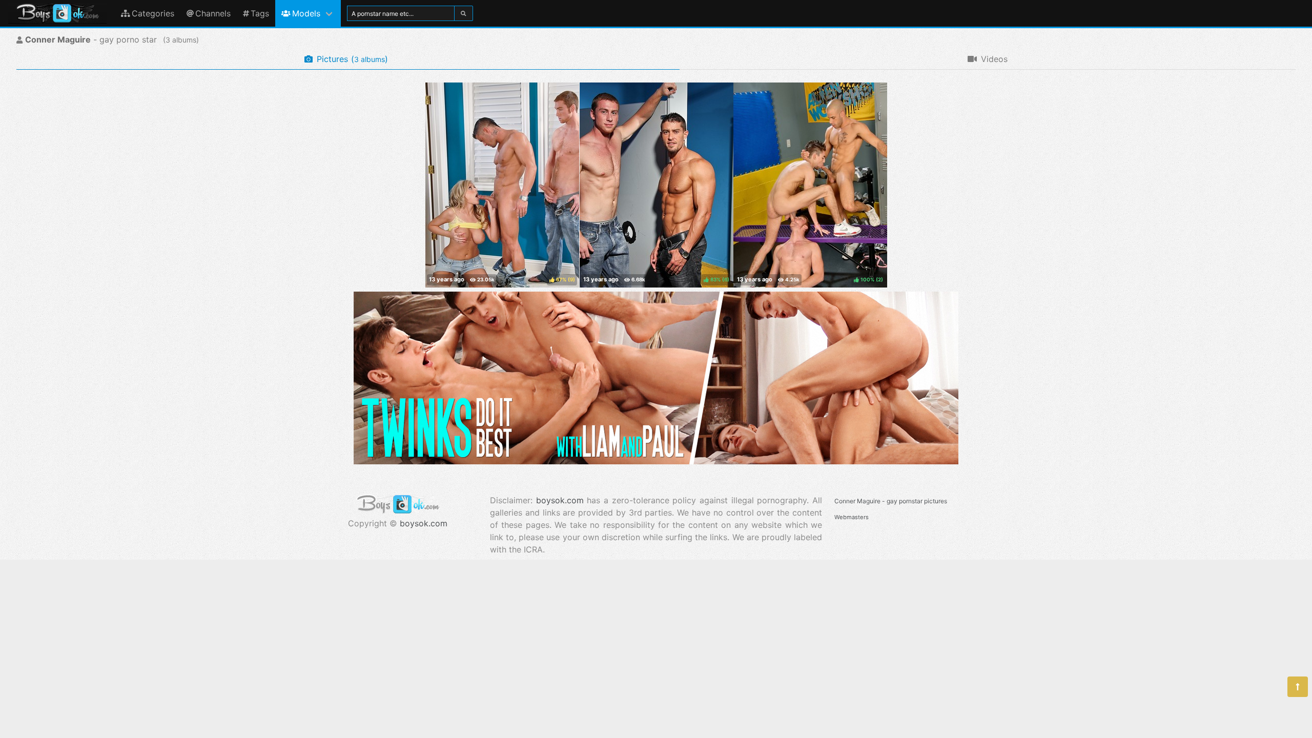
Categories (153, 13)
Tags (260, 13)
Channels (213, 13)
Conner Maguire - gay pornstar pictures (890, 501)
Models (306, 13)
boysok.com (423, 523)
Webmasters (851, 517)
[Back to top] (1297, 686)
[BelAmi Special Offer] (656, 461)
